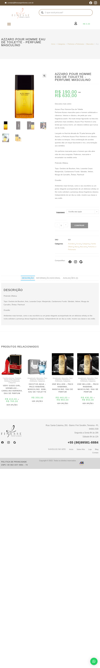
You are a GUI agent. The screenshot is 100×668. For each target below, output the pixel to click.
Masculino (90, 44)
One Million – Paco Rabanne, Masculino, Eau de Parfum (62, 388)
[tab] (28, 278)
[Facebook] (90, 2)
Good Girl (16, 380)
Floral (6, 380)
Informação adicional (48, 278)
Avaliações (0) (70, 278)
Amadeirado (31, 378)
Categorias (61, 44)
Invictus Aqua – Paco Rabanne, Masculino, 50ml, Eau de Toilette (37, 388)
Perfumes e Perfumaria (76, 44)
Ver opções (12, 405)
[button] (9, 24)
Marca (77, 247)
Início (53, 44)
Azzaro (78, 244)
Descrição (28, 278)
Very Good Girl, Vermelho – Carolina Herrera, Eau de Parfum (12, 389)
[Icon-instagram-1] (95, 2)
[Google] (14, 442)
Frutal (10, 380)
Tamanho (60, 213)
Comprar (79, 225)
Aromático (71, 244)
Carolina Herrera (8, 378)
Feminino (18, 378)
